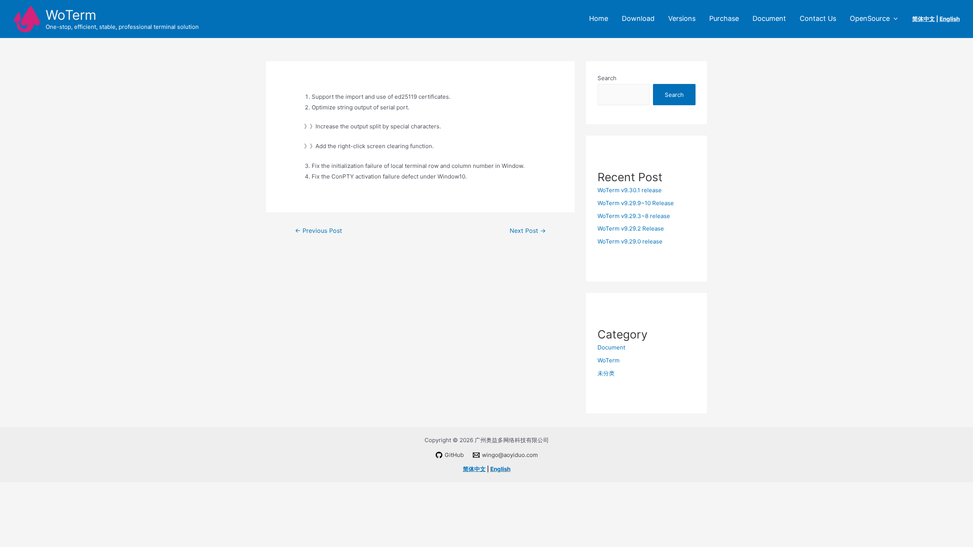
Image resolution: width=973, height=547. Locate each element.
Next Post (528, 230)
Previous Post (318, 230)
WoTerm (71, 15)
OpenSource (870, 18)
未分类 (606, 373)
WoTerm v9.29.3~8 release (633, 216)
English (500, 469)
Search (606, 78)
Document (769, 18)
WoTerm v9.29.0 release (629, 241)
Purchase (724, 18)
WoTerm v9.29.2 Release (630, 228)
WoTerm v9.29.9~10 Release (635, 203)
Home (598, 18)
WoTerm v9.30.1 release (629, 190)
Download (638, 18)
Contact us (818, 18)
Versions (682, 18)
